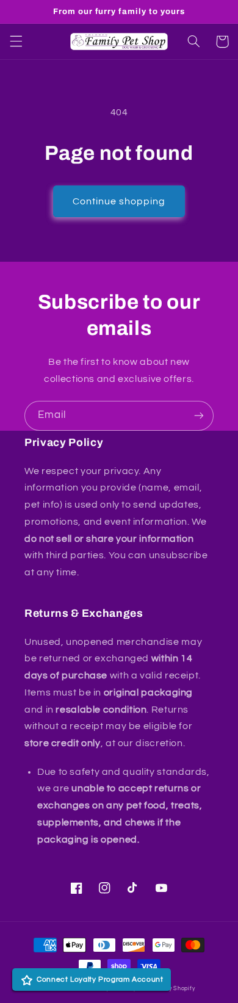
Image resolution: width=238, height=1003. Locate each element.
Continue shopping (119, 201)
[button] (16, 41)
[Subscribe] (199, 416)
